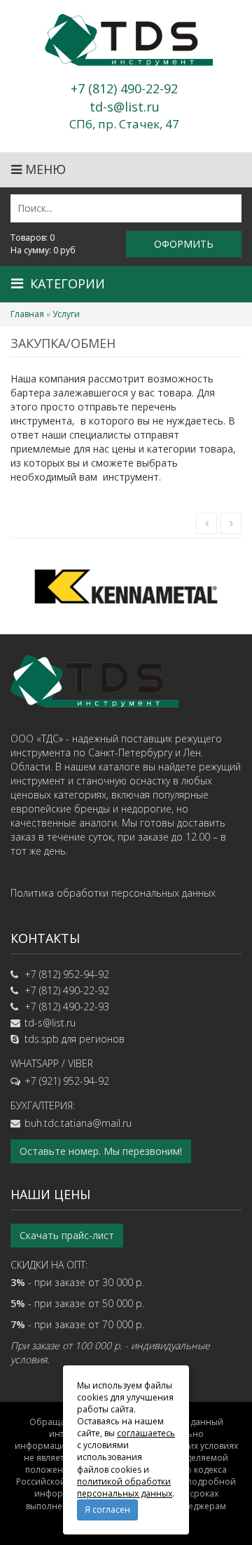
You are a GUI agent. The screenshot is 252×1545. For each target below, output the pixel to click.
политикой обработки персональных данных (124, 1487)
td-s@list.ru (50, 1022)
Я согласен (107, 1510)
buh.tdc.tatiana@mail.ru (78, 1123)
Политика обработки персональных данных (113, 892)
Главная (27, 314)
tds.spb (41, 1038)
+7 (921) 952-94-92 (66, 1081)
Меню (44, 169)
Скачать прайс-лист (67, 1235)
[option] (125, 586)
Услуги (66, 314)
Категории (67, 283)
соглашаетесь (146, 1433)
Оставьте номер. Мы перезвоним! (101, 1151)
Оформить (184, 243)
